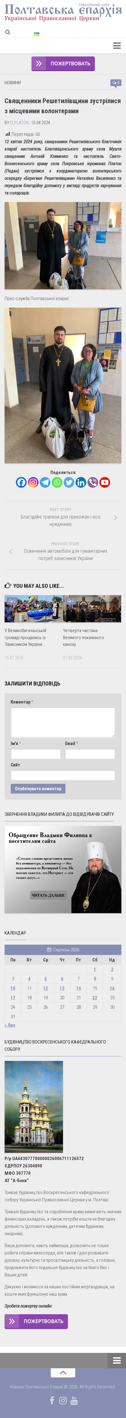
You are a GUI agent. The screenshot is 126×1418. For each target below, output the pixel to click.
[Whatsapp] (57, 482)
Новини (13, 82)
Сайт (15, 764)
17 (12, 997)
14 (78, 988)
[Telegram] (45, 482)
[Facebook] (21, 482)
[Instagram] (33, 482)
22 (94, 997)
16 (112, 988)
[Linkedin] (81, 482)
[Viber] (92, 482)
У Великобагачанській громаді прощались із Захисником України (25, 637)
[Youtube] (104, 482)
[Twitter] (69, 482)
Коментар (22, 702)
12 (45, 988)
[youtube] (74, 1400)
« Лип (10, 1025)
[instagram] (63, 1400)
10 (12, 988)
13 (62, 988)
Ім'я (16, 743)
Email (71, 743)
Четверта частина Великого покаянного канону (83, 637)
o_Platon (19, 122)
